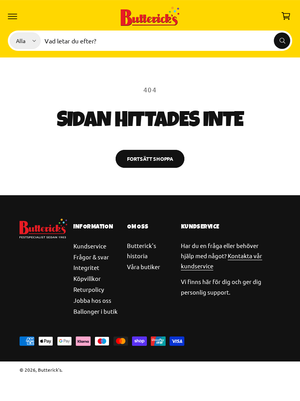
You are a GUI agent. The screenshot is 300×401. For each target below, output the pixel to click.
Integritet (86, 267)
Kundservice (89, 246)
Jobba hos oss (92, 300)
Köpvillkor (87, 278)
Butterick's (49, 370)
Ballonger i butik (95, 311)
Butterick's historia (141, 250)
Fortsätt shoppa (150, 158)
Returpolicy (88, 289)
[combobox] (167, 41)
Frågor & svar (91, 257)
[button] (12, 16)
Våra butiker (143, 266)
